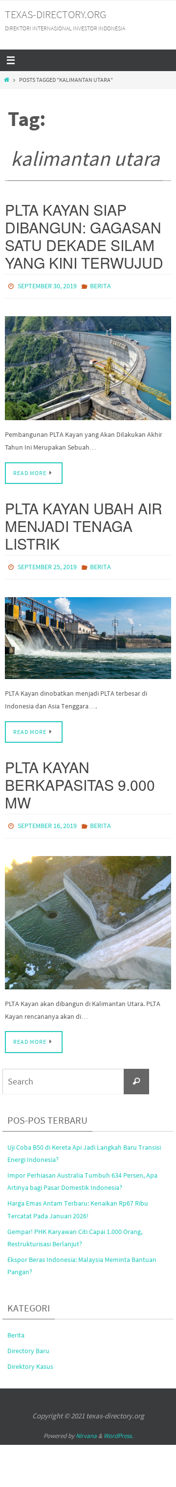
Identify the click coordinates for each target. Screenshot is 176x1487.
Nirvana (86, 1429)
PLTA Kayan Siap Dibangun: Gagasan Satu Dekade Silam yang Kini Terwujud (84, 236)
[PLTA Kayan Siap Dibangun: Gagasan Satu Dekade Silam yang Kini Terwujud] (88, 366)
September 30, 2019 (47, 285)
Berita (100, 285)
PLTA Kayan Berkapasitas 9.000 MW (80, 780)
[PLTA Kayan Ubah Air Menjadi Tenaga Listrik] (88, 633)
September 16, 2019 (47, 820)
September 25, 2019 (47, 563)
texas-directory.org (55, 14)
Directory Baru (28, 1343)
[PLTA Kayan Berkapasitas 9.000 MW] (88, 915)
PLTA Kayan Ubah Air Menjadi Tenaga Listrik (83, 523)
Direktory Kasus (30, 1359)
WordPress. (118, 1429)
